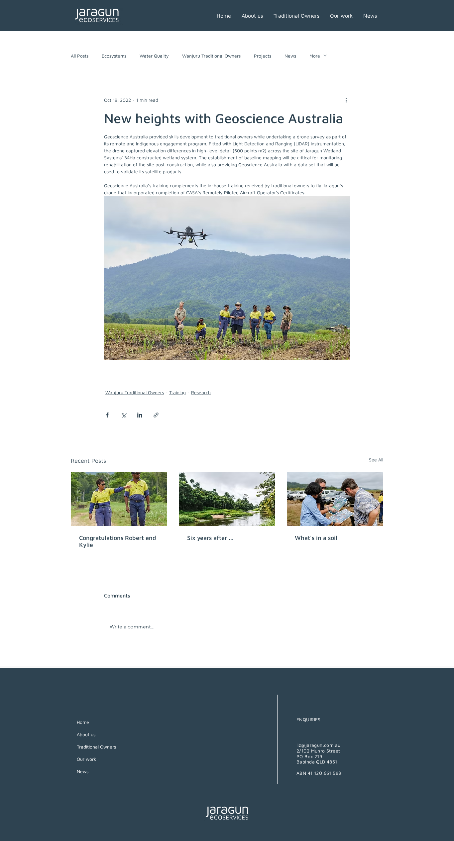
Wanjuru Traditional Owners (211, 56)
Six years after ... (210, 537)
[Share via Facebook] (107, 415)
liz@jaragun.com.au (318, 745)
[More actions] (346, 100)
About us (86, 734)
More (314, 56)
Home (83, 722)
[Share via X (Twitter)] (123, 415)
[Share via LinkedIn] (140, 415)
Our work (86, 759)
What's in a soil (316, 537)
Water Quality (154, 56)
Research (201, 392)
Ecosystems (114, 56)
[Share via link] (156, 415)
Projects (262, 56)
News (290, 56)
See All (376, 459)
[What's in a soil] (335, 499)
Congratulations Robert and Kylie (117, 541)
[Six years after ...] (227, 499)
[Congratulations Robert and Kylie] (119, 499)
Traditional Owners (96, 747)
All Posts (79, 56)
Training (177, 392)
